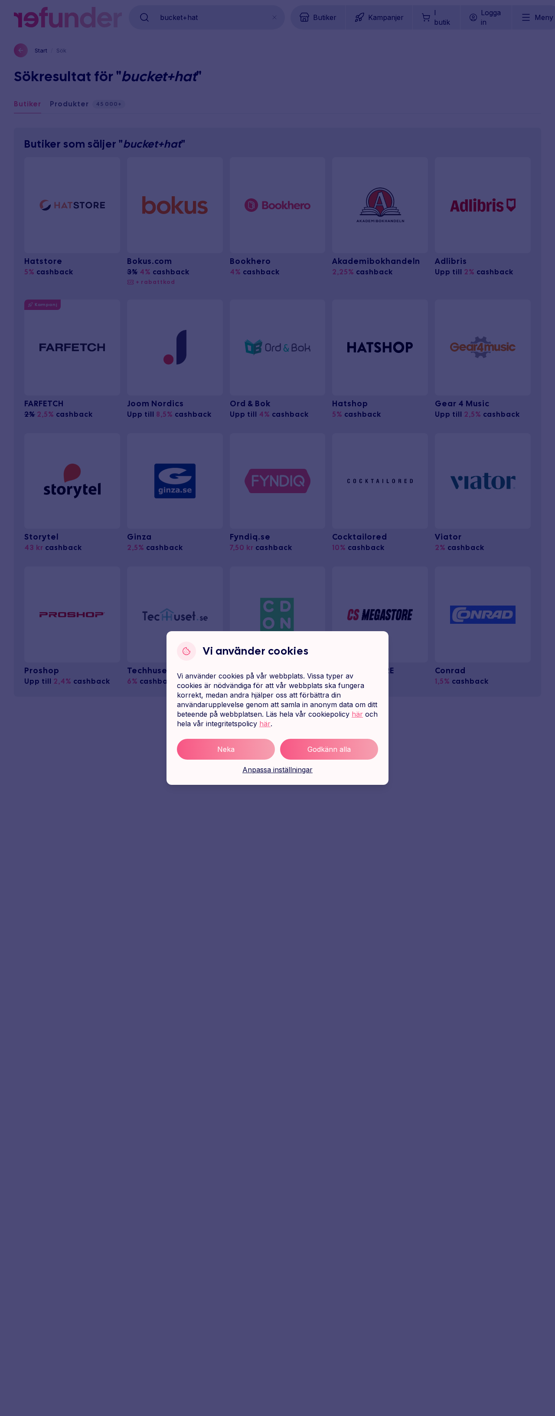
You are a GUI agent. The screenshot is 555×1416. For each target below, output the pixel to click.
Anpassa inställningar (277, 769)
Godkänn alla (329, 749)
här (357, 714)
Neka (226, 749)
